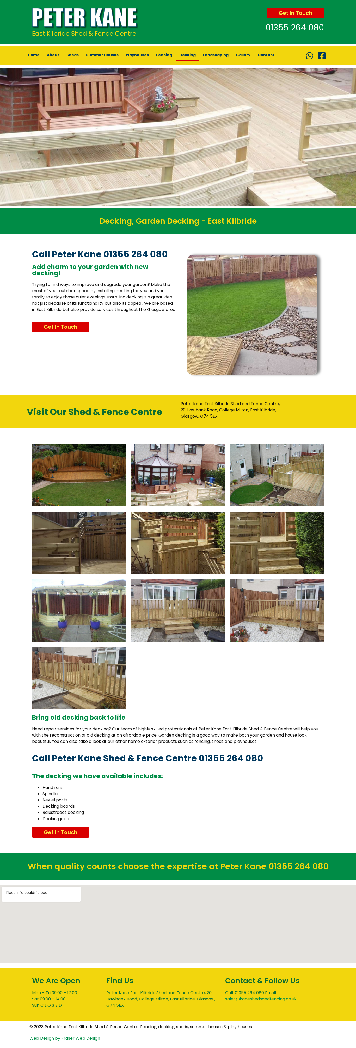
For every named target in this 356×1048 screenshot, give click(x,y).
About (53, 54)
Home (34, 54)
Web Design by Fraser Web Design (64, 1038)
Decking (187, 54)
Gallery (243, 54)
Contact (266, 54)
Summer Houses (102, 54)
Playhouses (137, 54)
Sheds (72, 54)
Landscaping (216, 54)
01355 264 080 (295, 27)
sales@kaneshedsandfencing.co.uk (261, 999)
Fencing (164, 54)
